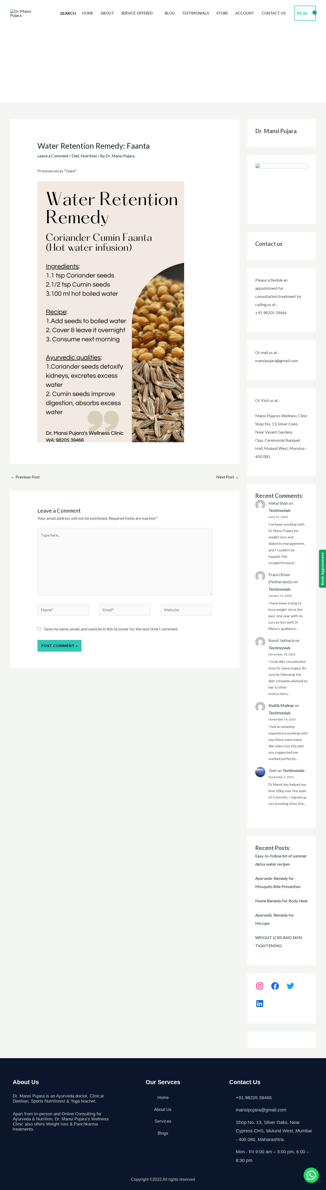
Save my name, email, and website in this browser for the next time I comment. (111, 628)
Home (87, 13)
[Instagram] (259, 986)
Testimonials (195, 13)
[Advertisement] (163, 60)
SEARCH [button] (68, 13)
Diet (75, 155)
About (107, 13)
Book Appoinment (322, 568)
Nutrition (89, 155)
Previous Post (25, 476)
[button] (311, 1175)
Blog (170, 13)
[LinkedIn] (259, 1003)
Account (244, 13)
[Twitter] (290, 986)
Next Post (227, 476)
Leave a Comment (53, 155)
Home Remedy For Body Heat (281, 900)
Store (222, 13)
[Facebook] (275, 986)
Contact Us (274, 13)
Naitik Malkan (281, 705)
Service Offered (137, 13)
